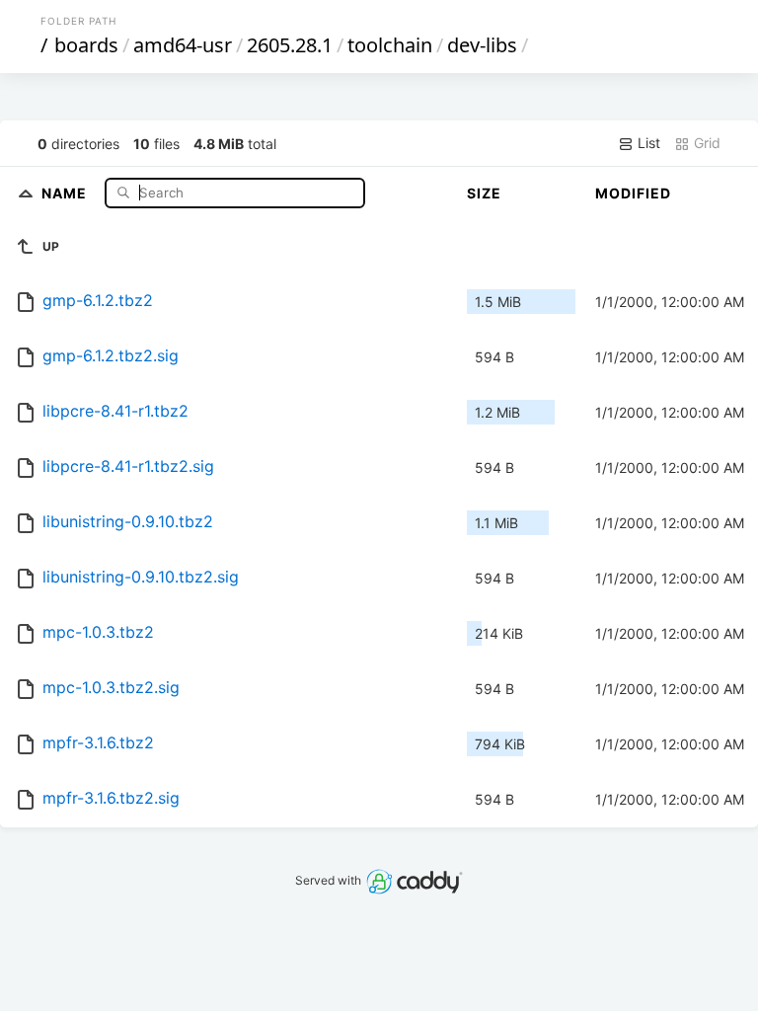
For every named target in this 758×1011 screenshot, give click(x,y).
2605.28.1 (290, 45)
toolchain (389, 45)
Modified (633, 193)
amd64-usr (182, 45)
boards (86, 45)
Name (66, 192)
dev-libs (482, 45)
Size (484, 193)
